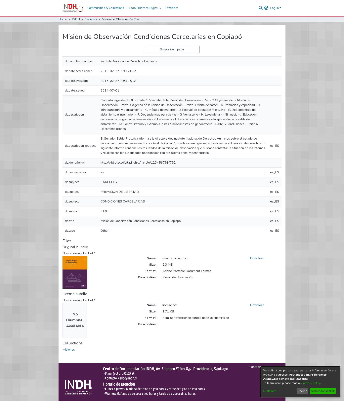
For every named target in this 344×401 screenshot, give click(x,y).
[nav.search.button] (260, 8)
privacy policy (311, 383)
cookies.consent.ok (323, 391)
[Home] (73, 8)
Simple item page (172, 49)
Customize (269, 391)
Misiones (91, 19)
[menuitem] (266, 8)
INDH (76, 19)
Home (63, 19)
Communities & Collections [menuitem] (105, 8)
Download (257, 258)
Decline (302, 391)
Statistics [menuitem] (171, 8)
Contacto (255, 367)
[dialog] (300, 381)
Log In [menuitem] (274, 8)
